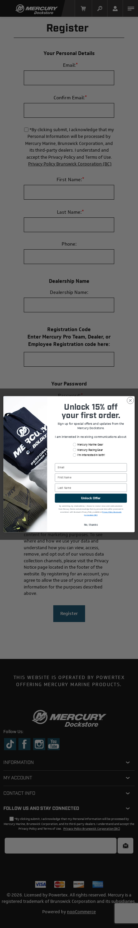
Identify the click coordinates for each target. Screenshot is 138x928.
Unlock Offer (91, 498)
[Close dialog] (130, 400)
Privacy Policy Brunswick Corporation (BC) (102, 513)
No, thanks (91, 525)
